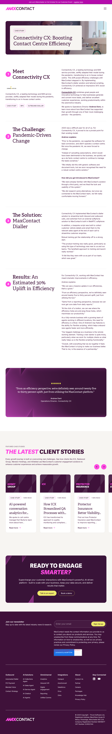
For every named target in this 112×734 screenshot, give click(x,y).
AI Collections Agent (28, 680)
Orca (59, 691)
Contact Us (79, 679)
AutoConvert (62, 683)
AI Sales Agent (28, 685)
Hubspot (61, 679)
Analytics (43, 679)
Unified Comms (45, 697)
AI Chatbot (27, 693)
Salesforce (61, 687)
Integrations (63, 675)
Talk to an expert (47, 593)
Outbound (10, 675)
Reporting (43, 693)
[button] (103, 8)
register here (78, 2)
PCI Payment (10, 683)
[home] (20, 8)
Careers (78, 687)
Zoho (59, 695)
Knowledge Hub (81, 695)
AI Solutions (28, 675)
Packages (78, 691)
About (77, 675)
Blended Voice (11, 687)
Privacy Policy (69, 645)
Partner (77, 683)
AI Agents (26, 697)
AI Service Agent (29, 689)
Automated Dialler (12, 679)
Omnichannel (45, 675)
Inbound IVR (44, 683)
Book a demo (66, 593)
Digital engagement (44, 688)
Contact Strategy (12, 691)
